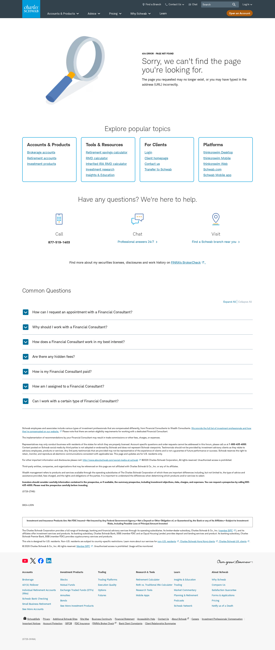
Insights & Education (100, 175)
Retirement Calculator (148, 579)
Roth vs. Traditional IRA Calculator (154, 584)
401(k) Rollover (30, 584)
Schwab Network (183, 605)
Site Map (84, 618)
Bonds (63, 600)
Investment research (100, 169)
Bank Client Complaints (130, 623)
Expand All (229, 301)
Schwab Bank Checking (35, 598)
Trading (178, 584)
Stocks (64, 579)
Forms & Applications (223, 595)
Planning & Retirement (186, 595)
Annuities (65, 595)
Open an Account (239, 13)
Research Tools (144, 589)
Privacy (46, 618)
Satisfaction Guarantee (224, 589)
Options (102, 589)
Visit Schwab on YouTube (25, 561)
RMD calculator (97, 158)
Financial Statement (125, 618)
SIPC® (68, 623)
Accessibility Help (146, 618)
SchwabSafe (33, 618)
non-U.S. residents (167, 541)
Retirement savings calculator (106, 152)
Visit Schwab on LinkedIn (49, 561)
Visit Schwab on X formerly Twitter (33, 561)
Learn (163, 13)
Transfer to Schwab (158, 169)
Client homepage (156, 158)
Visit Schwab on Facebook (41, 561)
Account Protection (52, 623)
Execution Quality (107, 584)
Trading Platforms (107, 579)
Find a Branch (153, 4)
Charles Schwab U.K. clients (233, 541)
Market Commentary (185, 589)
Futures (102, 595)
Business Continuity (102, 618)
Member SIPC (83, 546)
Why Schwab (219, 579)
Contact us (152, 164)
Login (148, 152)
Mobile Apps (142, 595)
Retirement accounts (41, 158)
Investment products (41, 164)
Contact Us (163, 618)
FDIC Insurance (82, 623)
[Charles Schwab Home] (31, 9)
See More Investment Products (77, 605)
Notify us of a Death (222, 605)
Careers (195, 618)
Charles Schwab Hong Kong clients (197, 541)
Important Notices (31, 623)
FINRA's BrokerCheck (186, 262)
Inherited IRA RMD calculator (106, 164)
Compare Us (218, 584)
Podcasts (179, 600)
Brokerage (27, 579)
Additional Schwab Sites (65, 618)
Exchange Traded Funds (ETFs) (77, 589)
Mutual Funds (67, 584)
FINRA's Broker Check (103, 623)
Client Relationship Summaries (160, 623)
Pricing (215, 600)
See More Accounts (32, 609)
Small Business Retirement (36, 603)
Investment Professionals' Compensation (222, 618)
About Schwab (179, 618)
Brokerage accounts (41, 152)
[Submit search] (234, 4)
